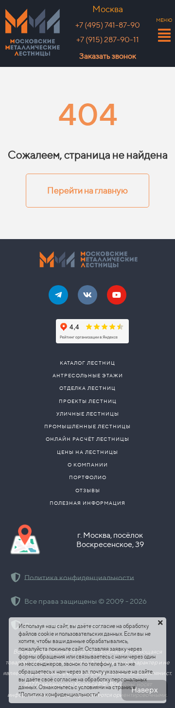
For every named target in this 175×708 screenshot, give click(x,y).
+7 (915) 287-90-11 (107, 39)
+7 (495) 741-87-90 (107, 25)
